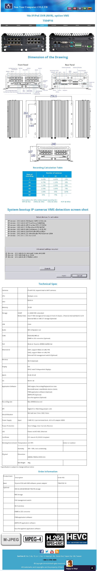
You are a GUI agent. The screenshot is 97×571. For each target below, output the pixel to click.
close (92, 568)
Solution (42, 25)
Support (77, 25)
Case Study (54, 25)
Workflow (65, 25)
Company (18, 25)
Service (30, 25)
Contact (89, 25)
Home (7, 25)
